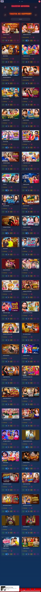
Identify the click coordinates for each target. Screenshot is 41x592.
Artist (22, 1)
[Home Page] (2, 1)
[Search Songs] (19, 1)
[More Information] (10, 37)
